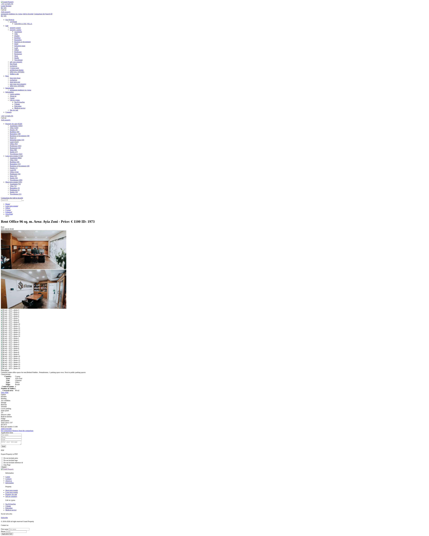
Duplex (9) (14, 130)
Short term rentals (11, 490)
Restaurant (18, 54)
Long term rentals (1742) (14, 156)
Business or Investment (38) (19, 136)
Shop (16, 56)
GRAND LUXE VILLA (23, 24)
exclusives (13, 66)
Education (17, 106)
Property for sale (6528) (13, 124)
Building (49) (14, 132)
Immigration (9, 88)
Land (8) (13, 170)
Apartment (18, 32)
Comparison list (39, 14)
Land (16, 48)
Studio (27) (14, 152)
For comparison (6, 431)
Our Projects (9, 20)
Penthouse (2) (15, 190)
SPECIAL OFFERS (17, 72)
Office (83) (14, 144)
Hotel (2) (13, 138)
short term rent (15, 82)
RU (2, 8)
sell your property (16, 62)
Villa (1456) (14, 128)
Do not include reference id (13, 463)
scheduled (13, 22)
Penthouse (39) (15, 174)
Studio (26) (14, 178)
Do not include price (11, 458)
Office (16, 50)
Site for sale (14, 110)
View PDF (4, 392)
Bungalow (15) (15, 164)
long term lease (15, 78)
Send (3, 446)
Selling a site (14, 74)
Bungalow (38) (15, 134)
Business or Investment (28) (19, 166)
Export (4, 467)
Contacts (8, 112)
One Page (7, 465)
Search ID (48, 14)
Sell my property (11, 496)
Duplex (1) (14, 168)
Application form (7, 534)
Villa (16, 34)
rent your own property (18, 84)
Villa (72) (13, 186)
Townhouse (18, 60)
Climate (17, 104)
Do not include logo (11, 460)
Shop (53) (13, 176)
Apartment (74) (15, 184)
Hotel (16, 44)
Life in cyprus (15, 100)
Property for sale (11, 494)
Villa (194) (13, 160)
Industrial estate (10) (17, 140)
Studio (16, 58)
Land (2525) (14, 142)
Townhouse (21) (15, 194)
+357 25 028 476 (7, 4)
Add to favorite (28, 14)
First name (4, 529)
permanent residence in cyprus (11, 14)
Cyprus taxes (14, 68)
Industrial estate (19, 46)
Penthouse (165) (15, 146)
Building (17, 38)
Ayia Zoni (9, 214)
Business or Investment (22, 42)
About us (13, 96)
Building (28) (14, 162)
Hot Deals (13, 64)
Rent (7, 76)
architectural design (16, 70)
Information (9, 92)
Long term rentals (11, 206)
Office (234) (14, 172)
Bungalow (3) (15, 188)
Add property (5, 12)
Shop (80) (13, 150)
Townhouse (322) (16, 154)
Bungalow (18, 40)
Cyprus (8, 210)
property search (15, 28)
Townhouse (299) (16, 180)
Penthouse (18, 52)
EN (5, 8)
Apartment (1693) (16, 126)
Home (7, 204)
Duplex (17, 36)
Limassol (8, 212)
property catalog (15, 30)
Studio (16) (14, 192)
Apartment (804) (16, 158)
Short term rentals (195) (13, 182)
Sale (6, 26)
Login (3, 6)
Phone (3, 531)
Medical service (19, 108)
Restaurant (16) (15, 148)
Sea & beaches (19, 102)
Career (12, 98)
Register (8, 6)
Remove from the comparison (22, 431)
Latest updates (15, 94)
